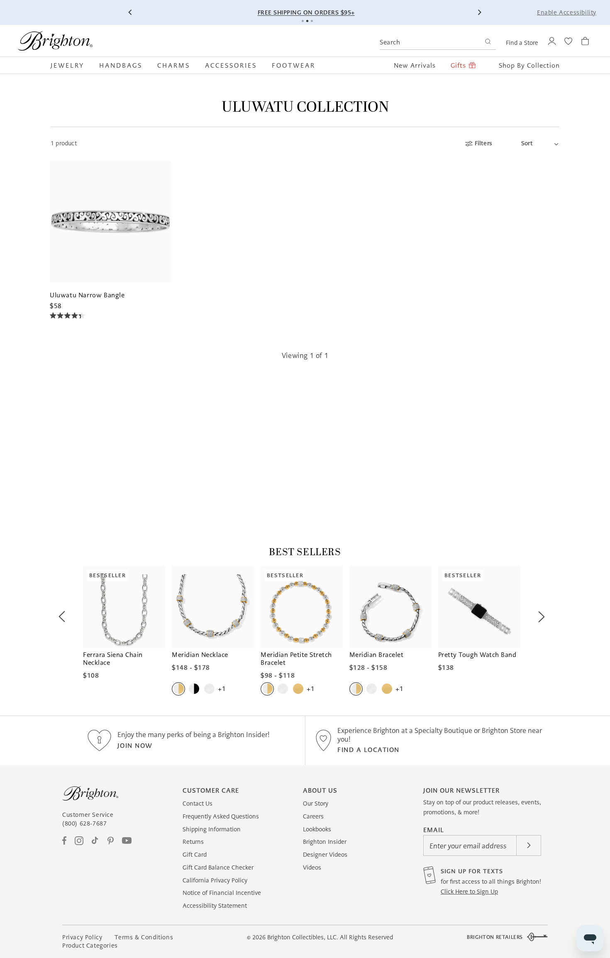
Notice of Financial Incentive (222, 893)
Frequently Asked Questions (221, 816)
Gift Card (195, 854)
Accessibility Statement (215, 905)
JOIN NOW (135, 746)
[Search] (488, 42)
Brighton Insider (324, 841)
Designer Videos (325, 854)
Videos (312, 867)
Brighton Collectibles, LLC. (302, 937)
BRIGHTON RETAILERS (495, 937)
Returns (193, 841)
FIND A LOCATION (368, 750)
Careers (313, 816)
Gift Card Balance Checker (218, 867)
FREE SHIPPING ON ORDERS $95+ (306, 12)
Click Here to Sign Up (469, 891)
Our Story (315, 803)
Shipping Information (212, 829)
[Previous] (130, 12)
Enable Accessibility (566, 12)
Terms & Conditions (144, 937)
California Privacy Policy (215, 880)
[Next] (479, 12)
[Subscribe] (528, 845)
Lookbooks (317, 829)
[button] (71, 65)
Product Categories (90, 945)
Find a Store (522, 43)
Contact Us (197, 803)
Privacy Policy (82, 937)
